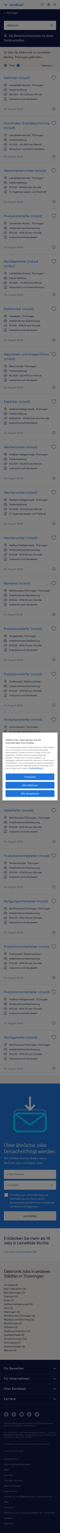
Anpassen (30, 776)
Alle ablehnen (30, 785)
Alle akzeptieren (30, 793)
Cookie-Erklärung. (36, 768)
